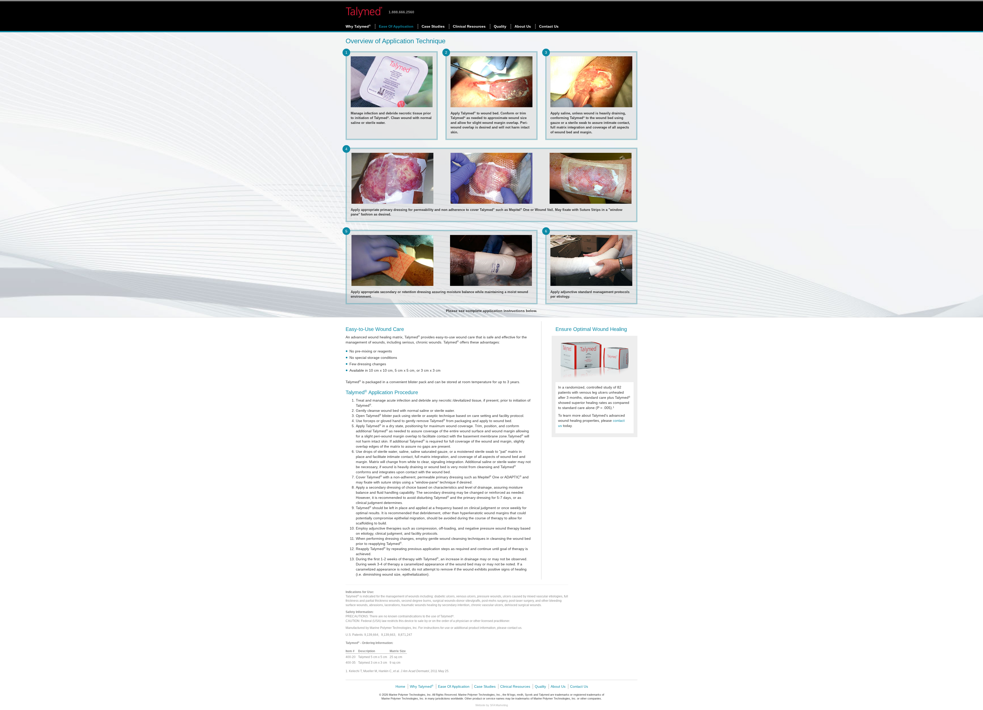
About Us (523, 26)
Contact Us (549, 26)
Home (400, 686)
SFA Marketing (499, 705)
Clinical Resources (469, 26)
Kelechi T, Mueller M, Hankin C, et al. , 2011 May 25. (399, 671)
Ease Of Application (396, 26)
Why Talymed (358, 26)
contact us (514, 628)
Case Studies (433, 26)
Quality (500, 26)
